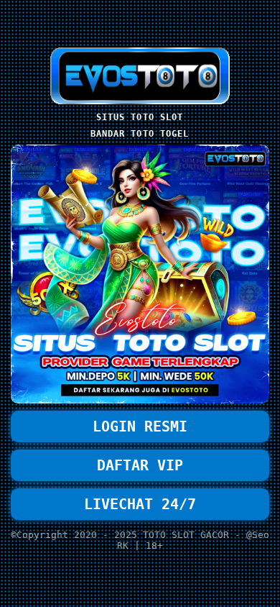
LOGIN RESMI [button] (140, 426)
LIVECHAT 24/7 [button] (140, 504)
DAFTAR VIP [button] (140, 465)
